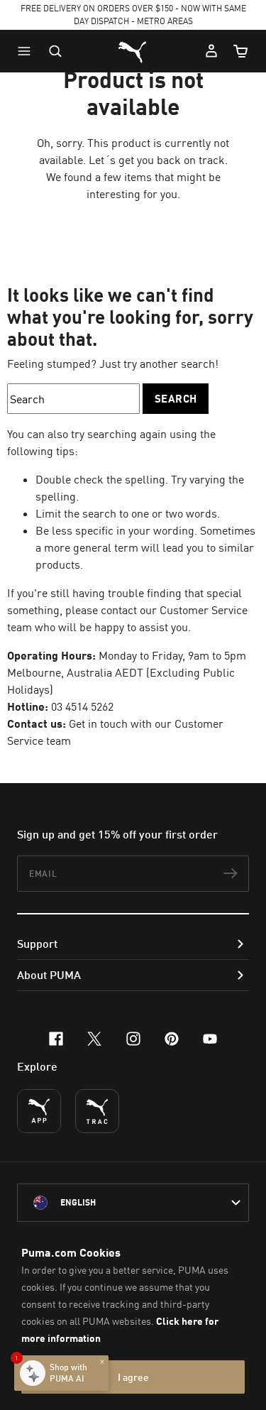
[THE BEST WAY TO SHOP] (39, 1111)
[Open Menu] (27, 51)
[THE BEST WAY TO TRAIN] (97, 1111)
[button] (27, 51)
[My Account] (211, 51)
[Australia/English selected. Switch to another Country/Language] (133, 1202)
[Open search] (55, 51)
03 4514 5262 (82, 706)
